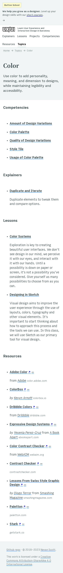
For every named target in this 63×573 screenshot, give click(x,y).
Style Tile (16, 149)
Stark (14, 524)
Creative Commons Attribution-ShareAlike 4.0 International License (28, 561)
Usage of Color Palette (26, 157)
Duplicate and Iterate (26, 191)
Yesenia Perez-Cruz (27, 433)
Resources (8, 44)
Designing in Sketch (24, 295)
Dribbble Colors (21, 407)
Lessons (22, 36)
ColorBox (16, 389)
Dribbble (23, 415)
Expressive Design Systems (30, 424)
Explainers (8, 36)
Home (6, 50)
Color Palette (19, 132)
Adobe (21, 380)
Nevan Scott (48, 550)
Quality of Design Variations (30, 140)
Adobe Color (18, 372)
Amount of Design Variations (31, 123)
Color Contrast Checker (27, 446)
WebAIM (23, 454)
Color (30, 50)
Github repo (13, 550)
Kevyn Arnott (23, 398)
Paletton (16, 506)
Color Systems (20, 236)
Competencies (51, 36)
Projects (35, 36)
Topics (22, 44)
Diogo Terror (22, 493)
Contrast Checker (23, 463)
